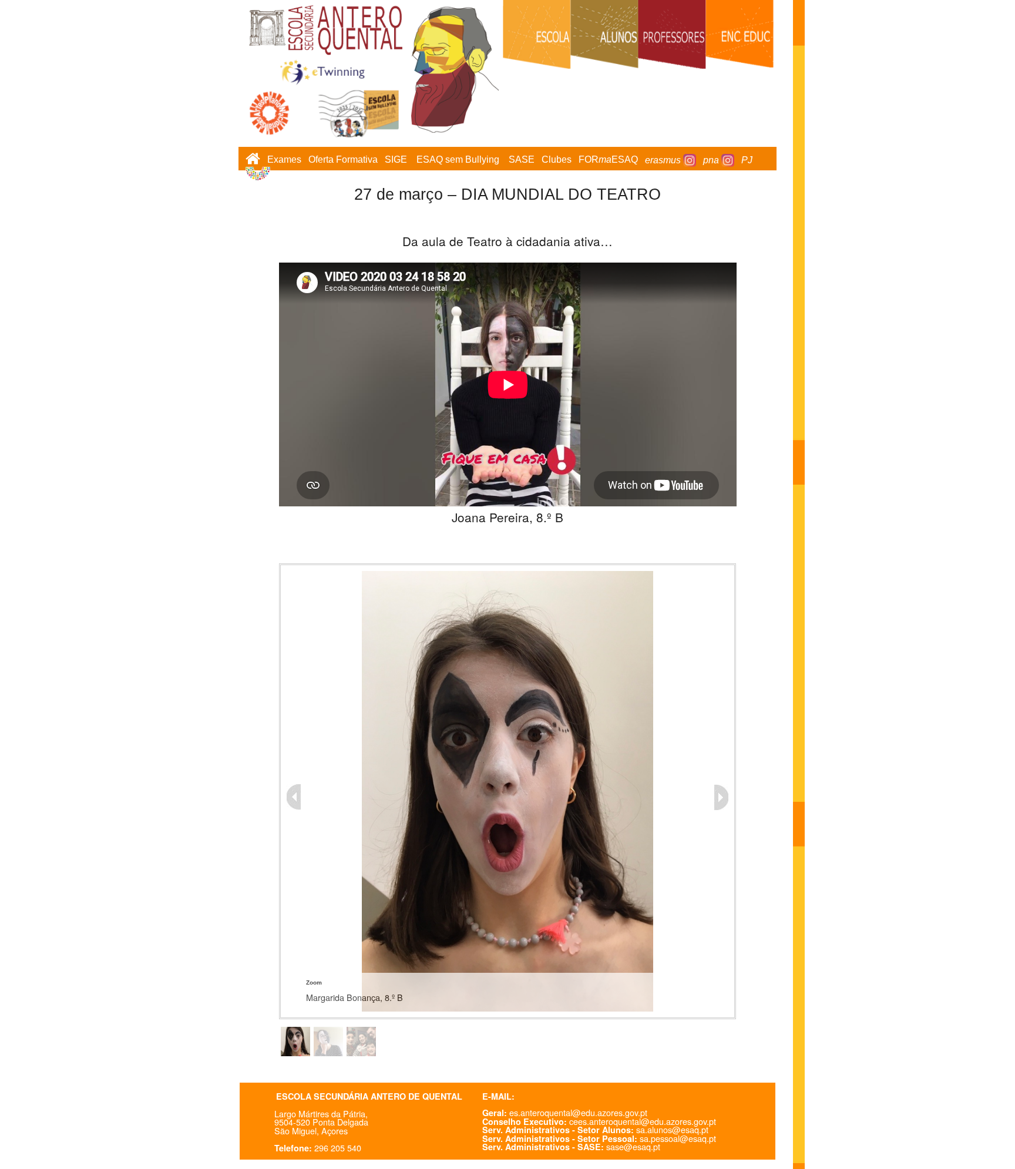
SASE (522, 160)
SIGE (396, 160)
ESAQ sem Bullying (457, 160)
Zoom (314, 982)
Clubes (557, 160)
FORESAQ (608, 160)
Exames (284, 160)
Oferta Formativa (343, 160)
